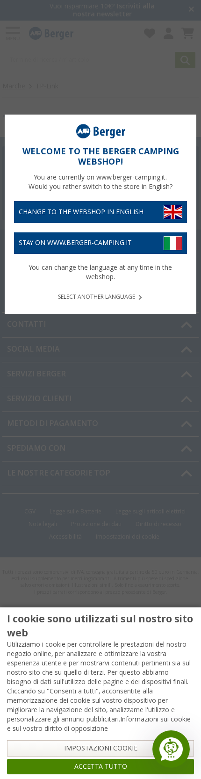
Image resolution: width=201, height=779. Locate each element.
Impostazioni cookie (100, 748)
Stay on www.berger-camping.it (75, 242)
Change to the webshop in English (81, 212)
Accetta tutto (100, 766)
